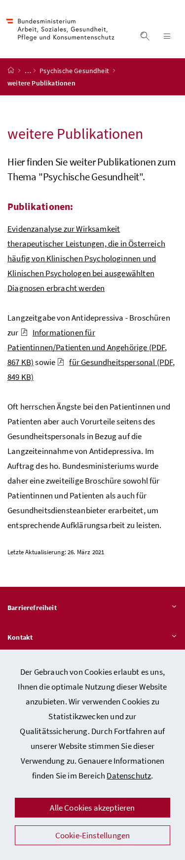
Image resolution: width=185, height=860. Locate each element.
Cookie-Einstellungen (92, 835)
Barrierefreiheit (32, 607)
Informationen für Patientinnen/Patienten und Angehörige (87, 347)
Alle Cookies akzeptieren (92, 807)
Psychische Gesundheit (75, 70)
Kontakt (20, 637)
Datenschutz (129, 775)
